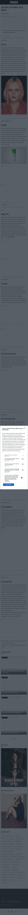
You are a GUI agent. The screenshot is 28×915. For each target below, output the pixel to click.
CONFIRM (8, 484)
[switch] (22, 459)
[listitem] (14, 455)
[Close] (25, 428)
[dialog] (14, 457)
